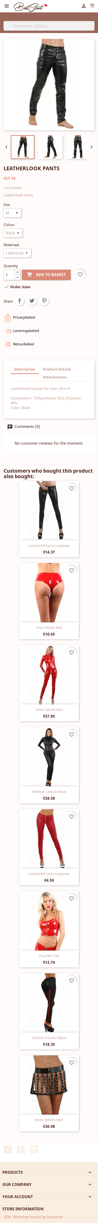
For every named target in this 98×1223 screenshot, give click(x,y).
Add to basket (46, 274)
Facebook (8, 1149)
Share (19, 300)
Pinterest (44, 300)
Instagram (34, 1149)
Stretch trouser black (49, 1037)
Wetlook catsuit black (49, 791)
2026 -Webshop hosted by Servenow (33, 1216)
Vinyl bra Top (49, 955)
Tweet (32, 300)
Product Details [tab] (57, 369)
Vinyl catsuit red (49, 709)
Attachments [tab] (55, 377)
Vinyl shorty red (49, 627)
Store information (23, 1209)
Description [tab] (24, 369)
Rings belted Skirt (49, 1120)
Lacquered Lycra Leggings (49, 545)
